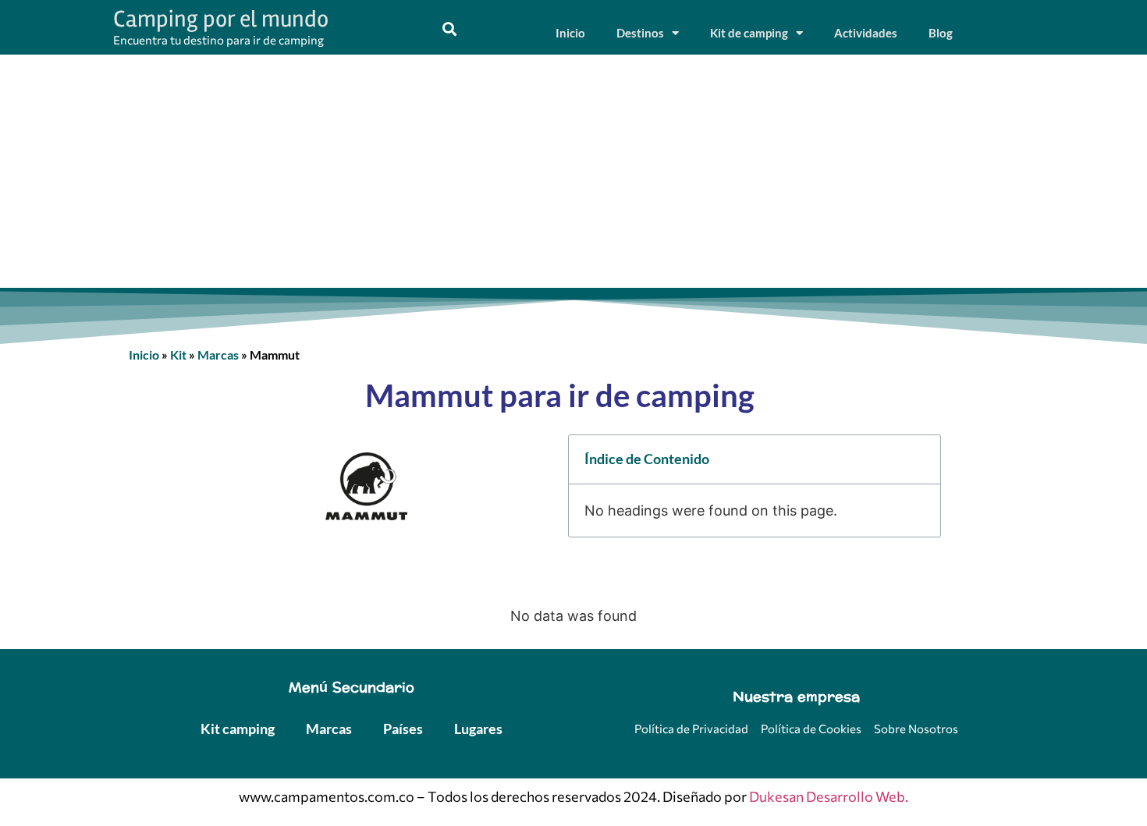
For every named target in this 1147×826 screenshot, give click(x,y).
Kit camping (238, 728)
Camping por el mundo (220, 19)
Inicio (570, 33)
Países (403, 728)
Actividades (865, 33)
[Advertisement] (573, 171)
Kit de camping (749, 33)
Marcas (218, 354)
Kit (178, 354)
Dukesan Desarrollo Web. (828, 796)
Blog (941, 33)
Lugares (478, 728)
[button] (449, 29)
